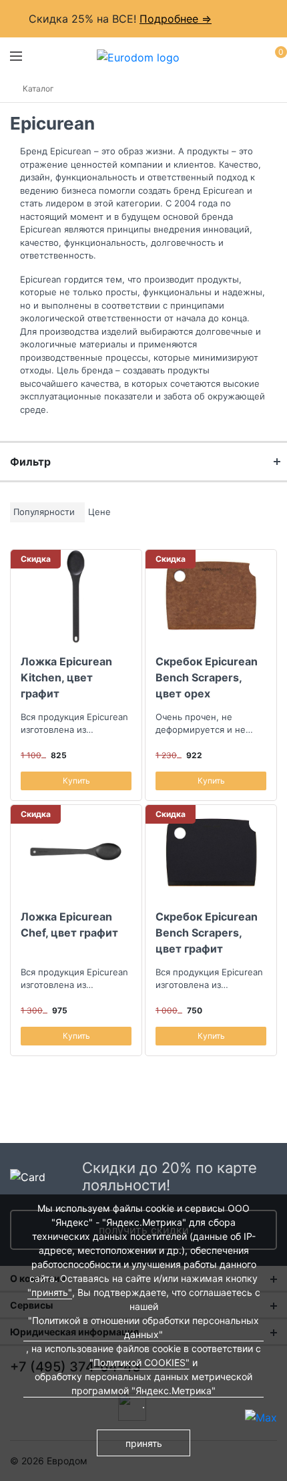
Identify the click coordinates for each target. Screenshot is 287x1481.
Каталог (38, 89)
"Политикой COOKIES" (139, 1362)
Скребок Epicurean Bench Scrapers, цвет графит (207, 932)
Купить (76, 781)
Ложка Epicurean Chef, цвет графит (69, 924)
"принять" (49, 1292)
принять (143, 1443)
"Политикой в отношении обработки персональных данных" (143, 1327)
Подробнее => (175, 18)
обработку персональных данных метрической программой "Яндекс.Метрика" (143, 1383)
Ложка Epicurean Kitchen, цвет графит (66, 677)
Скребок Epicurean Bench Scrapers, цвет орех (207, 677)
